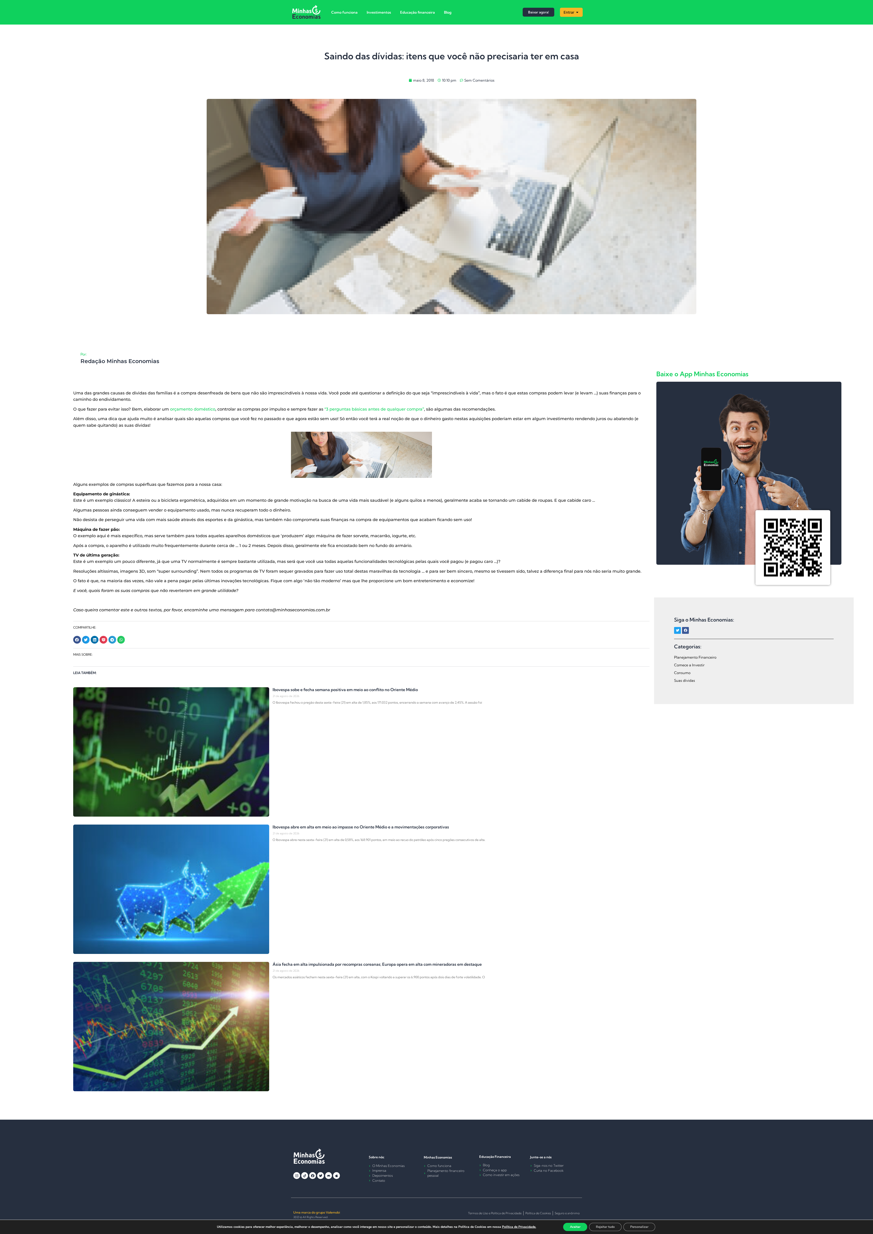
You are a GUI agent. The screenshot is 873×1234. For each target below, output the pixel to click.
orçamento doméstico (192, 409)
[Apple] (336, 1175)
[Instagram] (296, 1175)
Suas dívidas (684, 680)
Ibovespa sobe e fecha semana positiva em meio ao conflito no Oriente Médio (345, 689)
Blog (448, 12)
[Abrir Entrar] (577, 12)
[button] (77, 640)
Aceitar (575, 1227)
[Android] (328, 1175)
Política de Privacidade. (519, 1227)
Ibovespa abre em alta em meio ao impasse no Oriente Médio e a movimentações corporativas (361, 827)
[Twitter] (677, 630)
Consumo (682, 672)
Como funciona (344, 12)
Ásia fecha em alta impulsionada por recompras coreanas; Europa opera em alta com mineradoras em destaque (377, 964)
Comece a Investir (689, 665)
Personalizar (639, 1227)
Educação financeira (417, 12)
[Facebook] (685, 630)
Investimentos (379, 12)
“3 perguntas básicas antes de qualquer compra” (374, 409)
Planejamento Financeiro (695, 657)
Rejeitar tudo (605, 1227)
